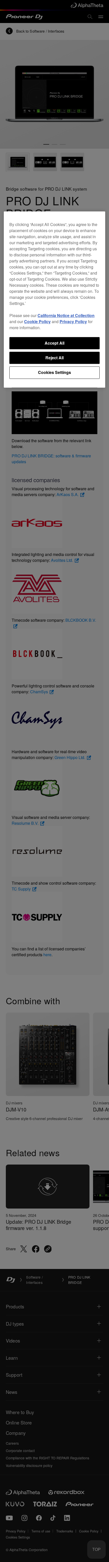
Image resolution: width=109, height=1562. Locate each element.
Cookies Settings (54, 372)
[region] (54, 299)
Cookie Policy (37, 321)
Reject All (54, 358)
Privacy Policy (73, 321)
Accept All (54, 343)
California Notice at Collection (66, 315)
